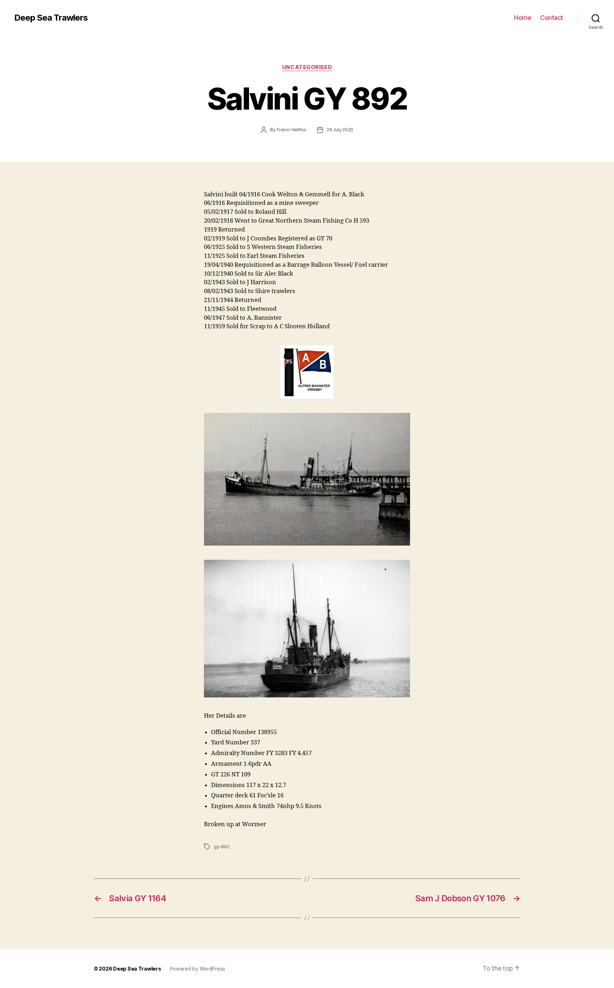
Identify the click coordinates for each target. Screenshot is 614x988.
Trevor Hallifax (291, 129)
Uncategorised (307, 67)
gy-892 (222, 846)
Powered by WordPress (198, 969)
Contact (551, 17)
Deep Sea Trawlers (51, 18)
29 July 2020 (340, 129)
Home (522, 17)
